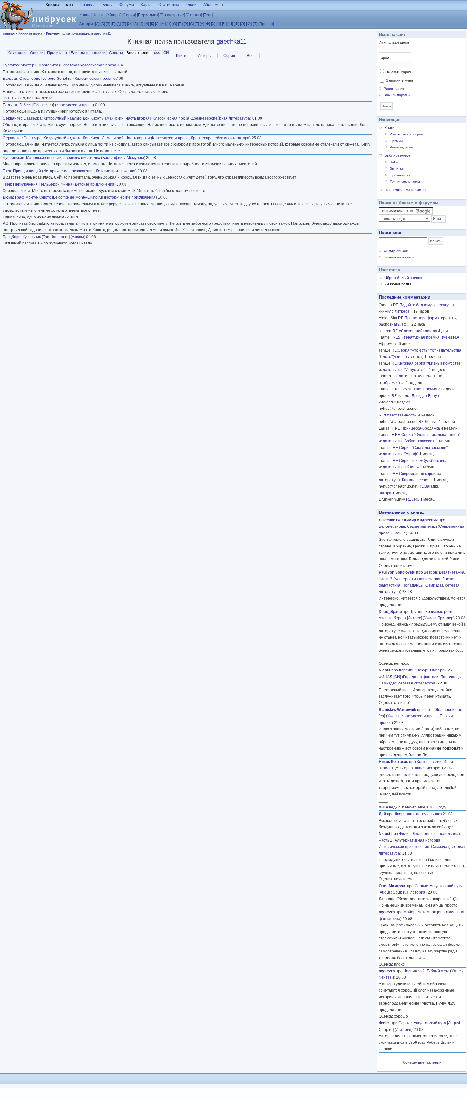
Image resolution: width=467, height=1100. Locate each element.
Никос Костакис (393, 762)
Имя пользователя (394, 42)
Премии (396, 141)
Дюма (8, 197)
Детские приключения (115, 171)
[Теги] (208, 15)
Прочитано (57, 53)
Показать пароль (399, 72)
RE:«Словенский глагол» (414, 331)
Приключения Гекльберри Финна (42, 184)
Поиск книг (390, 232)
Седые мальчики (422, 526)
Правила (88, 5)
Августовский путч (446, 886)
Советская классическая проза (88, 65)
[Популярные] (172, 15)
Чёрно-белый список (403, 278)
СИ (166, 53)
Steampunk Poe (448, 709)
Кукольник (32, 237)
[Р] (186, 24)
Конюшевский (429, 762)
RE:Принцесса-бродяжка (417, 428)
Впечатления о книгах (401, 512)
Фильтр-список (396, 251)
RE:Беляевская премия (416, 389)
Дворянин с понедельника (418, 814)
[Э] (242, 24)
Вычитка (396, 168)
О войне (398, 533)
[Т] (197, 24)
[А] (97, 24)
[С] (191, 24)
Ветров (430, 572)
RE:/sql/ (412, 499)
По (429, 709)
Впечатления (139, 53)
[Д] (118, 24)
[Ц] (218, 24)
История (417, 892)
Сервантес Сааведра (22, 118)
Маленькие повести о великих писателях (63, 157)
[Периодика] (148, 15)
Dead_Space (390, 611)
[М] (163, 24)
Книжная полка (59, 5)
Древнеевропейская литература (220, 118)
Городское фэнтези (420, 677)
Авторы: (86, 24)
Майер (409, 912)
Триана (416, 611)
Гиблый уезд (438, 971)
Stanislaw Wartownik (397, 709)
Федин (405, 833)
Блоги (107, 5)
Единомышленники (88, 53)
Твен (7, 171)
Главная (8, 33)
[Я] (255, 24)
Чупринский (13, 157)
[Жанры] (113, 15)
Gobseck (41, 105)
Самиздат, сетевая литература (407, 683)
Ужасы (78, 237)
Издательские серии (406, 134)
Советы (116, 53)
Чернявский (414, 971)
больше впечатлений (422, 1062)
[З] (135, 24)
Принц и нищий (27, 171)
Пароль (385, 58)
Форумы (126, 5)
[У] (202, 24)
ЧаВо (394, 162)
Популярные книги (399, 257)
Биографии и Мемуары (123, 157)
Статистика (168, 5)
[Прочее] (266, 24)
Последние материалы (405, 190)
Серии (229, 55)
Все (250, 55)
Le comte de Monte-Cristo (75, 197)
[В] (108, 24)
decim (384, 1023)
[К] (152, 24)
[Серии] (129, 15)
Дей (382, 814)
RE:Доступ (427, 421)
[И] (141, 24)
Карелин (407, 670)
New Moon (426, 912)
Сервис (421, 886)
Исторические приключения (68, 171)
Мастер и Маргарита (39, 65)
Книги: (85, 15)
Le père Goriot (54, 78)
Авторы (205, 55)
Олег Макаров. (392, 886)
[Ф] (207, 24)
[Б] (102, 24)
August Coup (391, 892)
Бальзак (10, 78)
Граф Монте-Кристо (33, 197)
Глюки (191, 5)
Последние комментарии (404, 297)
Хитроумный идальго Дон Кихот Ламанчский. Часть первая (97, 138)
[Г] (113, 24)
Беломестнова (392, 526)
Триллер (445, 618)
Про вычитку (400, 175)
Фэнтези (386, 977)
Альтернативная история (417, 579)
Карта (146, 5)
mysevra (387, 912)
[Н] (168, 24)
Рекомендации (401, 147)
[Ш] (230, 24)
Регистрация (394, 89)
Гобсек (25, 105)
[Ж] (129, 24)
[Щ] (236, 24)
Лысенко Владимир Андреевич (408, 520)
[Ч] (224, 24)
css (157, 53)
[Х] (213, 24)
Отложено (17, 53)
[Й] (146, 24)
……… (384, 657)
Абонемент (213, 5)
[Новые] (98, 15)
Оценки (37, 53)
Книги (181, 55)
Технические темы (405, 181)
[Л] (157, 24)
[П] (180, 24)
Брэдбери (12, 237)
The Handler (53, 237)
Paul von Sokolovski (397, 572)
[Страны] (194, 15)
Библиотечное (397, 155)
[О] (174, 24)
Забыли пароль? (397, 95)
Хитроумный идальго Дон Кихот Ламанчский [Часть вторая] (97, 118)
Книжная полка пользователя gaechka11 (78, 33)
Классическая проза (93, 78)
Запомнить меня (399, 80)
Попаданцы (412, 585)
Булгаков (11, 65)
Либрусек (54, 19)
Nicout (384, 670)
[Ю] (249, 24)
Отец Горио (29, 78)
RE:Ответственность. (398, 415)
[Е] (124, 24)
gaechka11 (231, 41)
